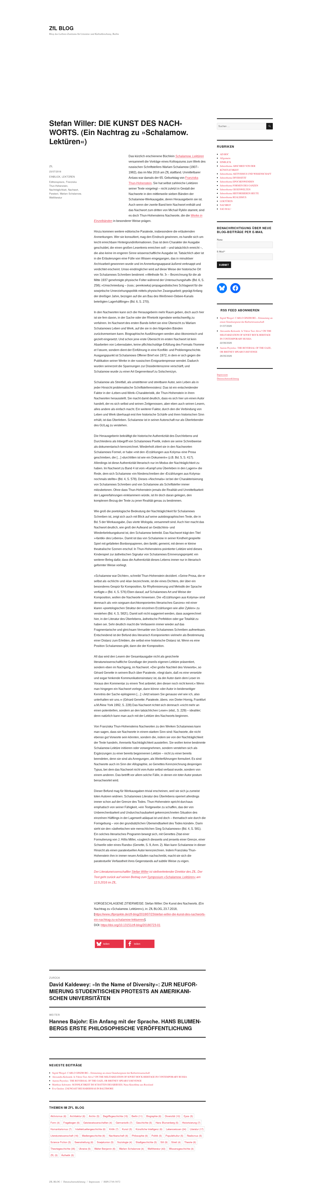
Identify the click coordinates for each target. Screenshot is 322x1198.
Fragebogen (71, 1122)
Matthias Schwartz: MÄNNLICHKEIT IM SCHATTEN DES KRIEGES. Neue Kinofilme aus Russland (102, 1084)
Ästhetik (67, 1155)
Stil (164, 1142)
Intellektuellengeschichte (90, 1129)
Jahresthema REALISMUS (233, 197)
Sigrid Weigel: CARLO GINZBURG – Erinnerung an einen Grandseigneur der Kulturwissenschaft (101, 1072)
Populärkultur (174, 1135)
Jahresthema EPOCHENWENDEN (237, 181)
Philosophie (140, 1135)
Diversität (172, 1116)
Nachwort (73, 189)
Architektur (77, 1116)
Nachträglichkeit (58, 189)
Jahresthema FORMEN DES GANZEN (239, 185)
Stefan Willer (140, 871)
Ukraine (85, 1148)
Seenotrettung (84, 1142)
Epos (188, 1116)
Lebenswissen (176, 1129)
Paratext (53, 193)
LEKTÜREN (68, 176)
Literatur (196, 1129)
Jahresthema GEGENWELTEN (235, 189)
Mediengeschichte (93, 1135)
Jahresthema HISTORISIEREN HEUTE (239, 193)
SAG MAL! (225, 209)
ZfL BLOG (61, 28)
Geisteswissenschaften (97, 1122)
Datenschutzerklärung (228, 378)
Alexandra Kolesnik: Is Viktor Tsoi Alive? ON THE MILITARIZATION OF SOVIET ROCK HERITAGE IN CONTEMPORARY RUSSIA (119, 1076)
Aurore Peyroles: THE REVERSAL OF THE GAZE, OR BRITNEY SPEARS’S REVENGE (97, 1080)
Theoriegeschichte (62, 1148)
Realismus (194, 1135)
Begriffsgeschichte (115, 1116)
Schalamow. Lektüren (189, 156)
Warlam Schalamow (70, 193)
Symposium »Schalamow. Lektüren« (171, 877)
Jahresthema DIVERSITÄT (233, 177)
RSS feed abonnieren (240, 310)
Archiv (94, 1116)
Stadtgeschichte (146, 1142)
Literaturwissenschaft (64, 1135)
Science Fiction (60, 1142)
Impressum (222, 374)
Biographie (153, 1116)
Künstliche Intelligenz (149, 1129)
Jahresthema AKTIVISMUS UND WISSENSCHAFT (245, 173)
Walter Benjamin (104, 1148)
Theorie (190, 1142)
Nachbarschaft (118, 1135)
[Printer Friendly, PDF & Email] (94, 936)
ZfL (51, 166)
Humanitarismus (61, 1129)
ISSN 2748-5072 (112, 1181)
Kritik (113, 1129)
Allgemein (225, 158)
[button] (109, 944)
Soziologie (124, 1142)
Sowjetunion (105, 1142)
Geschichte (144, 1122)
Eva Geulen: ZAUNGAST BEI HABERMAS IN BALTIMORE (82, 1088)
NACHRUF (225, 205)
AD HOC (224, 154)
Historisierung (191, 1122)
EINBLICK (54, 176)
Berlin (137, 1116)
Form (55, 1122)
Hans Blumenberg (167, 1122)
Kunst (127, 1129)
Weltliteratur (55, 197)
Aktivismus (58, 1116)
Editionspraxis (56, 182)
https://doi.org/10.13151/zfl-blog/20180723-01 (130, 925)
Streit (176, 1142)
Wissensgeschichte (181, 1148)
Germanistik (124, 1122)
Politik (156, 1135)
